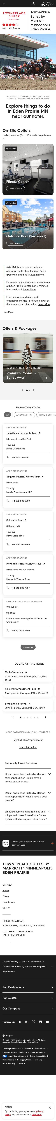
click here (37, 1114)
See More (8, 312)
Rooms (5, 890)
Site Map (38, 1060)
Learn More (14, 188)
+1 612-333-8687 (21, 457)
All (7, 415)
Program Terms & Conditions (14, 1052)
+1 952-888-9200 (21, 501)
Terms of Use (39, 1049)
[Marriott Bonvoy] (46, 4)
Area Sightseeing (24, 415)
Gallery (5, 907)
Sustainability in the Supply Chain (16, 1060)
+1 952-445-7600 (21, 630)
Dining (5, 896)
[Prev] (22, 390)
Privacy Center (36, 1052)
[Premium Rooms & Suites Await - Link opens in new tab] (28, 358)
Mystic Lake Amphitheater (28, 739)
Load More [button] (28, 647)
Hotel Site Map (8, 1063)
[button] (33, 3)
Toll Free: (17, 931)
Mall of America (28, 747)
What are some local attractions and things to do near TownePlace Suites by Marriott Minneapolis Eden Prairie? (26, 815)
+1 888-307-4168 (21, 544)
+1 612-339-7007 (21, 588)
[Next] (33, 390)
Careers (27, 1049)
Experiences (8, 902)
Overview (7, 885)
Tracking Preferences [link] (11, 1049)
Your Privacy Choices (16, 1056)
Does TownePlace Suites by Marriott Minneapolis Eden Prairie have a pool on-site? (26, 796)
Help (21, 1063)
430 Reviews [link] (14, 28)
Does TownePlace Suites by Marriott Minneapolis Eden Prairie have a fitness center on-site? (25, 778)
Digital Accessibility (38, 1056)
